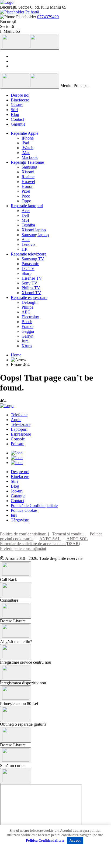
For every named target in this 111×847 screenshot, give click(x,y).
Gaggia (28, 331)
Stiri (14, 109)
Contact (17, 119)
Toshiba (28, 225)
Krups (27, 346)
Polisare (17, 443)
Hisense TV (32, 278)
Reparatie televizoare (28, 254)
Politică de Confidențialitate (34, 505)
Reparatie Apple (24, 133)
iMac (26, 152)
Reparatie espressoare (29, 297)
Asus (26, 239)
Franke (27, 326)
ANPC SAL (50, 538)
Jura (25, 341)
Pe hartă (31, 12)
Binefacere (20, 100)
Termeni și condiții (68, 534)
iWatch (27, 147)
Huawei (28, 181)
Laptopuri (19, 429)
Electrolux (30, 317)
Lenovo (28, 244)
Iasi (14, 515)
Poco (26, 196)
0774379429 (48, 16)
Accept (75, 840)
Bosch (27, 321)
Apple (16, 419)
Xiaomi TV (31, 292)
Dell (25, 215)
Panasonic (30, 263)
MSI (25, 220)
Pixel (26, 191)
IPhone (28, 138)
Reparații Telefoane (27, 162)
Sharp (27, 273)
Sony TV (29, 283)
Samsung (29, 167)
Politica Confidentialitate (45, 840)
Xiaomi (28, 172)
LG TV (28, 268)
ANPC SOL (77, 538)
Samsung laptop (35, 234)
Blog (15, 114)
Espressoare (21, 434)
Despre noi (20, 95)
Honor (27, 186)
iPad (25, 143)
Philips (27, 307)
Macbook (30, 157)
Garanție (18, 124)
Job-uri (17, 105)
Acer (26, 210)
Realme (28, 176)
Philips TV (31, 288)
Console (18, 439)
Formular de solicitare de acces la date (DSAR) (40, 543)
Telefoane (19, 414)
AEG (26, 312)
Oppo (26, 201)
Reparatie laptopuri (27, 205)
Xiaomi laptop (34, 230)
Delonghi (29, 302)
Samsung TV (33, 259)
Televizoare (20, 424)
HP (24, 249)
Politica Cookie (24, 510)
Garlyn (27, 336)
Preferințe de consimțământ (23, 548)
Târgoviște (20, 520)
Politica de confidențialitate (23, 534)
